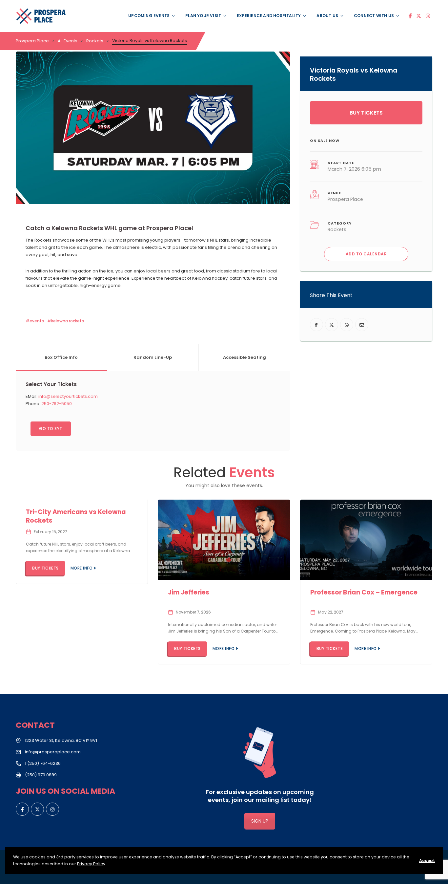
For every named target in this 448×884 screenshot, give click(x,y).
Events (37, 321)
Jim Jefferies (188, 592)
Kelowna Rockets (67, 321)
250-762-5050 (56, 403)
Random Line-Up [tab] (152, 357)
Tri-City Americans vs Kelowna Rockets (76, 516)
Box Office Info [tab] (61, 357)
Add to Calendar (366, 254)
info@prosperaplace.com (53, 752)
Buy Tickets (366, 113)
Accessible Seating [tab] (244, 357)
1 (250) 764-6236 (43, 763)
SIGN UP (259, 821)
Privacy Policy (91, 864)
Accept (427, 860)
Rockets (337, 229)
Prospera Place (345, 199)
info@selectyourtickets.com (68, 396)
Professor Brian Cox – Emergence (363, 592)
